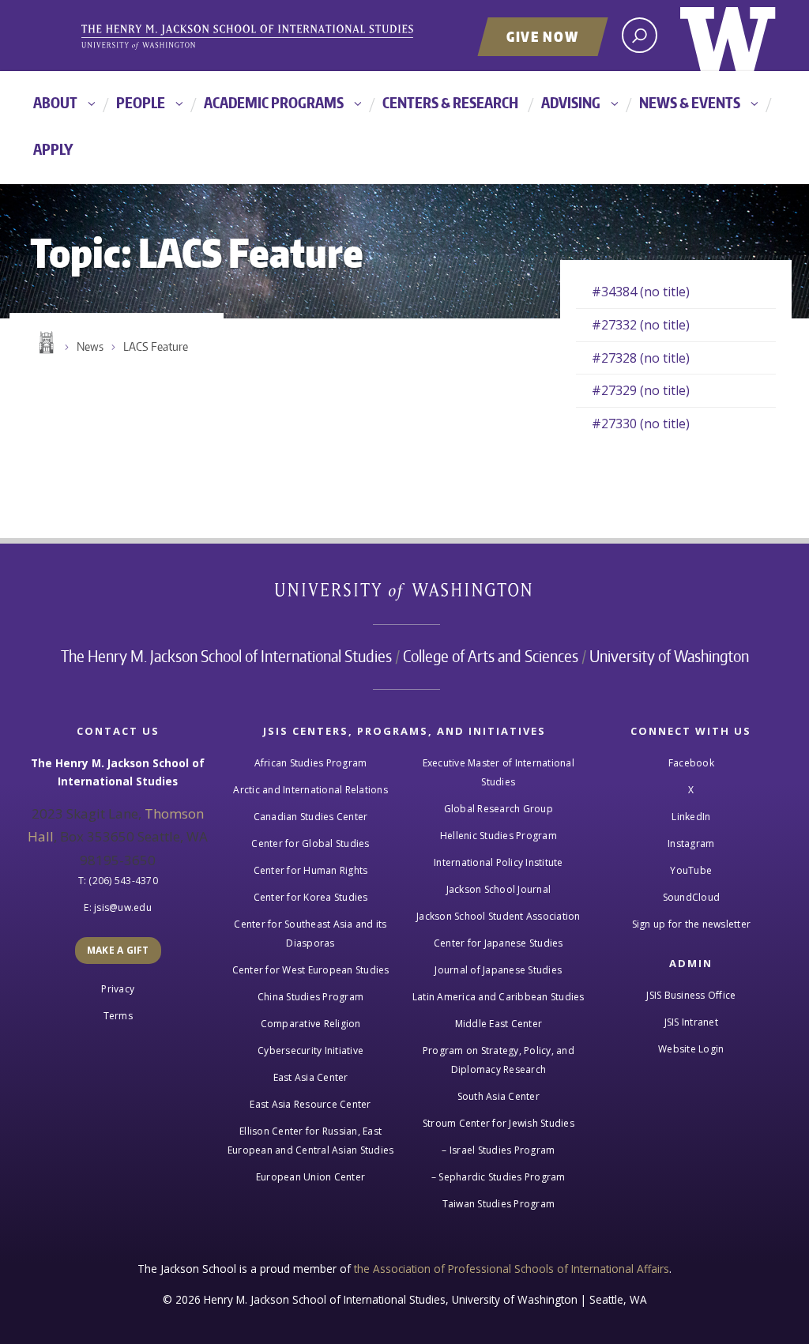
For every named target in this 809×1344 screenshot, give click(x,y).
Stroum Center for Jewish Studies (498, 1123)
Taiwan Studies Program (498, 1203)
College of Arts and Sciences (490, 656)
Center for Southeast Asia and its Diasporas (310, 933)
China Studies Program (310, 996)
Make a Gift (118, 950)
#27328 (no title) (641, 358)
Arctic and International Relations (310, 789)
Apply (53, 149)
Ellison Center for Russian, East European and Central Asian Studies (311, 1140)
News (90, 346)
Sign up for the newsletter (691, 924)
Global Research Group (498, 808)
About (55, 102)
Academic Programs (274, 102)
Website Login (691, 1049)
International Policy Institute (498, 862)
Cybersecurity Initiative (310, 1050)
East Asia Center (310, 1077)
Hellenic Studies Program (498, 835)
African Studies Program (310, 763)
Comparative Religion (311, 1023)
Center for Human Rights (311, 870)
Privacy (117, 989)
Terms (118, 1015)
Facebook (691, 763)
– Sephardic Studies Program (498, 1177)
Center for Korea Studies (311, 897)
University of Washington (728, 35)
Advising (570, 102)
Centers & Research (450, 102)
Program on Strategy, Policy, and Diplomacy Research (498, 1060)
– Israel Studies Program (498, 1150)
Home (45, 343)
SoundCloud (692, 897)
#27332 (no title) (641, 324)
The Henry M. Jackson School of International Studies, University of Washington (274, 37)
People (140, 102)
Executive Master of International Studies (498, 772)
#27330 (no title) (641, 423)
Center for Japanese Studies (498, 943)
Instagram (691, 843)
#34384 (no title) (641, 291)
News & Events (689, 102)
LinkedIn (691, 816)
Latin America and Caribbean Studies (498, 996)
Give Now (542, 36)
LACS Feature (155, 346)
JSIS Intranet (691, 1022)
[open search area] (639, 35)
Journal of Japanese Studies (498, 970)
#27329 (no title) (641, 390)
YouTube (691, 870)
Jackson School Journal (498, 889)
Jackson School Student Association (498, 916)
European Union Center (310, 1177)
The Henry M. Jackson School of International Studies (226, 656)
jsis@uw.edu (123, 907)
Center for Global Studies (310, 843)
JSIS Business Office (691, 995)
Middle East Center (499, 1023)
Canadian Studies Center (311, 816)
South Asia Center (498, 1096)
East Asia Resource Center (310, 1104)
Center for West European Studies (310, 970)
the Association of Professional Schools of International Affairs (511, 1268)
